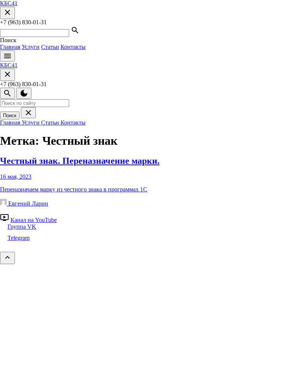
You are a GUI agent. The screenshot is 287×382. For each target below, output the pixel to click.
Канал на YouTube (33, 220)
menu (7, 55)
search (7, 93)
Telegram (18, 238)
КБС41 (9, 3)
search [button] (75, 30)
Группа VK (21, 226)
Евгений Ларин (27, 203)
